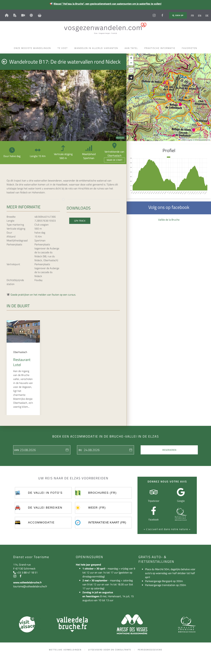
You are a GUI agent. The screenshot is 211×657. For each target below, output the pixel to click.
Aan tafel (131, 48)
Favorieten (189, 48)
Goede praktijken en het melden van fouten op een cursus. (43, 295)
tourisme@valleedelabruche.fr (30, 586)
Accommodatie (41, 522)
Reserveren (169, 450)
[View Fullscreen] (131, 70)
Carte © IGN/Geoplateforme (199, 139)
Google (181, 501)
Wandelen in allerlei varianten (96, 48)
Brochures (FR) (102, 492)
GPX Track (79, 220)
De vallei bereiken (45, 507)
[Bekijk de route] (131, 77)
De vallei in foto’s (45, 492)
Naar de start (114, 160)
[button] (169, 97)
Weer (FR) (97, 507)
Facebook (154, 519)
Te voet (63, 48)
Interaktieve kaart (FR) (107, 522)
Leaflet (183, 139)
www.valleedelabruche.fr (27, 582)
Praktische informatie (159, 48)
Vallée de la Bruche (169, 220)
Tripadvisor (153, 501)
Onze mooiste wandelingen (32, 48)
